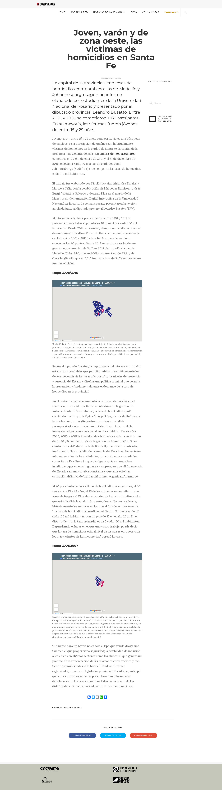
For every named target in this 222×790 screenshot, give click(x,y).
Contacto (171, 12)
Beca (134, 12)
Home (61, 12)
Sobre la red (79, 12)
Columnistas (150, 12)
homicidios (57, 707)
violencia (78, 707)
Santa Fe (68, 707)
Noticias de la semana (107, 12)
